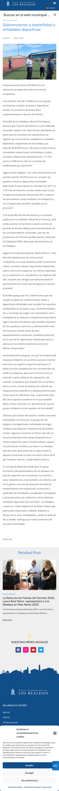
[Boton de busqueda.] (55, 15)
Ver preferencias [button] (29, 780)
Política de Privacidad (32, 787)
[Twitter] (41, 650)
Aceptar (29, 765)
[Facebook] (18, 650)
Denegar (29, 773)
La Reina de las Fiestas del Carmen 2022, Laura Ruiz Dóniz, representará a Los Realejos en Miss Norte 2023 (29, 601)
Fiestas (5, 594)
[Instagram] (26, 650)
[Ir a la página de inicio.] (21, 3)
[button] (55, 733)
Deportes (6, 20)
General (14, 20)
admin (7, 38)
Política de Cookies (15, 787)
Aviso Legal (46, 787)
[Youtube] (33, 650)
